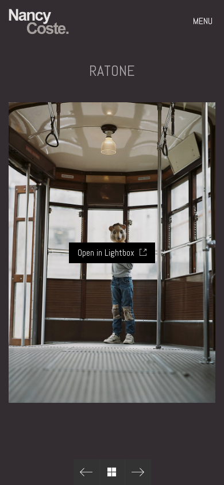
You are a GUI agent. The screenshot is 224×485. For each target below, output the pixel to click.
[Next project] (138, 472)
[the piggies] (86, 472)
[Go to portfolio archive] (112, 472)
